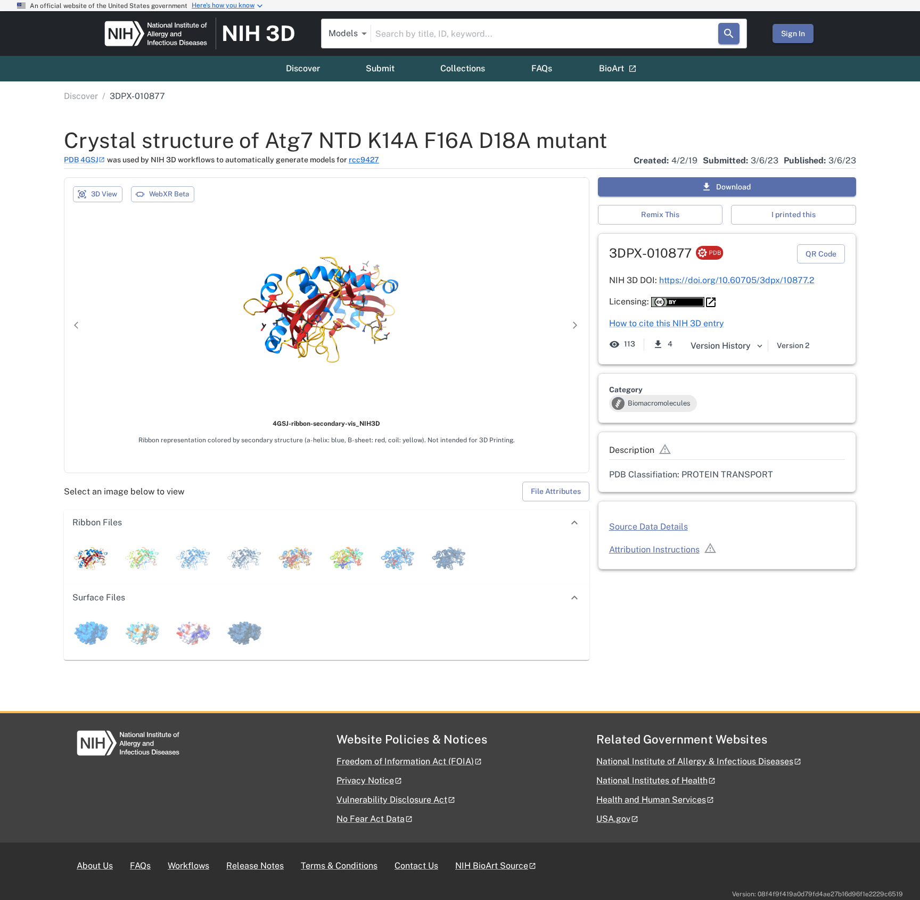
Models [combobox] (343, 33)
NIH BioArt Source (491, 866)
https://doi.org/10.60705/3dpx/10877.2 (737, 280)
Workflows (188, 866)
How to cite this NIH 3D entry (666, 323)
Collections (462, 68)
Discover (303, 68)
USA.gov (613, 819)
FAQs (541, 68)
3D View (104, 194)
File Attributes (556, 491)
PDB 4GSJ (81, 159)
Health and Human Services (651, 800)
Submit (380, 68)
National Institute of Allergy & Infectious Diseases (694, 761)
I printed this (793, 214)
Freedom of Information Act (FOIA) (405, 761)
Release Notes (255, 866)
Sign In (793, 33)
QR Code (821, 254)
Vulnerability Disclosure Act (391, 800)
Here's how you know (223, 5)
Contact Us (416, 866)
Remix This (660, 214)
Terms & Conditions (339, 866)
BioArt (611, 68)
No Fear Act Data (370, 819)
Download (733, 187)
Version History (721, 346)
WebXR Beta (169, 194)
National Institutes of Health (652, 780)
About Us (95, 866)
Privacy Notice (365, 780)
